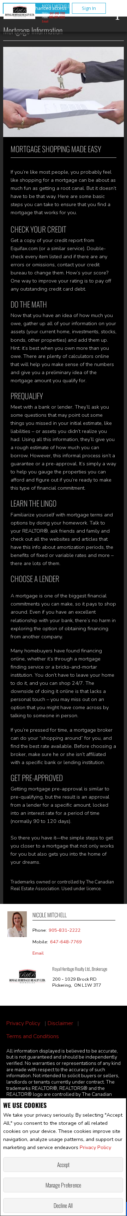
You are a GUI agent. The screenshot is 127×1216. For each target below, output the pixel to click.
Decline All (63, 1205)
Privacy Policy (95, 1147)
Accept (63, 1164)
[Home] (19, 12)
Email (45, 21)
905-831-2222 (57, 17)
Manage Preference (63, 1185)
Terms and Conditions (32, 1036)
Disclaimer (60, 1023)
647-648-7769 (57, 13)
